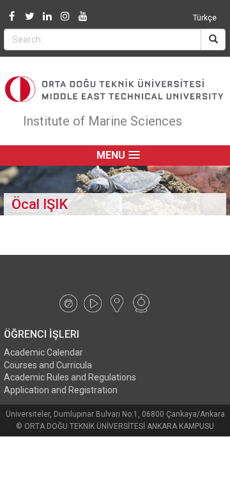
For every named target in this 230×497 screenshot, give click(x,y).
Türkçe (205, 17)
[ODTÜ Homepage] (115, 89)
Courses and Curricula (48, 365)
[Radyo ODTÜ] (68, 303)
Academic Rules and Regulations (70, 377)
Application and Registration (61, 390)
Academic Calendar (43, 352)
